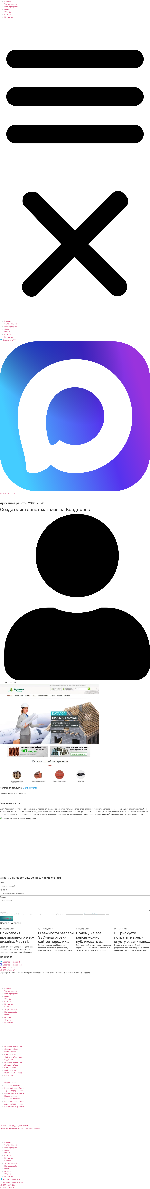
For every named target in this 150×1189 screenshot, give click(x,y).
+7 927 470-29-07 (7, 970)
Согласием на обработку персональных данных (96, 914)
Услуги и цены (10, 4)
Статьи (7, 14)
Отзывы (7, 12)
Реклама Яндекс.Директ (14, 1088)
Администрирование (13, 1091)
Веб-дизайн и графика (14, 1093)
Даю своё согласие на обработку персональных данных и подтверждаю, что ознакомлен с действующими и (55, 914)
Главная (7, 1)
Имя (2, 882)
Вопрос (3, 897)
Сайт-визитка (10, 1054)
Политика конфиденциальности (14, 1126)
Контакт (3, 890)
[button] (75, 169)
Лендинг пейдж (11, 1049)
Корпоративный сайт (13, 1046)
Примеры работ (11, 6)
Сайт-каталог (30, 787)
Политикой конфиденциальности (74, 914)
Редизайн (8, 1060)
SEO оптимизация (12, 1085)
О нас (6, 9)
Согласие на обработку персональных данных (20, 1128)
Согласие (3, 912)
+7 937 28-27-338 (7, 493)
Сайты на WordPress (13, 1057)
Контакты (8, 17)
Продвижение (10, 1083)
